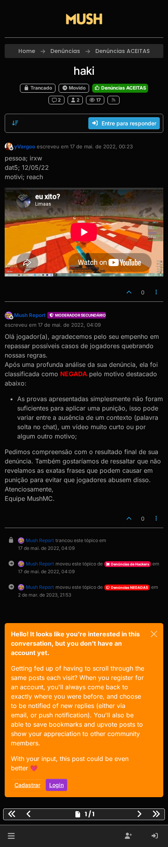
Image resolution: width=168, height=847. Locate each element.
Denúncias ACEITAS (123, 88)
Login (56, 785)
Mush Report (30, 315)
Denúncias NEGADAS (129, 587)
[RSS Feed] (113, 100)
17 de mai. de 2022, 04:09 (69, 325)
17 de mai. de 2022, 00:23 (101, 146)
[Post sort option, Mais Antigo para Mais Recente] (15, 123)
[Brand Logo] (84, 18)
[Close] (154, 634)
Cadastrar (27, 785)
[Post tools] (157, 292)
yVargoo (24, 146)
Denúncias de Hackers (129, 564)
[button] (11, 836)
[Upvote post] (129, 292)
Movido (77, 88)
